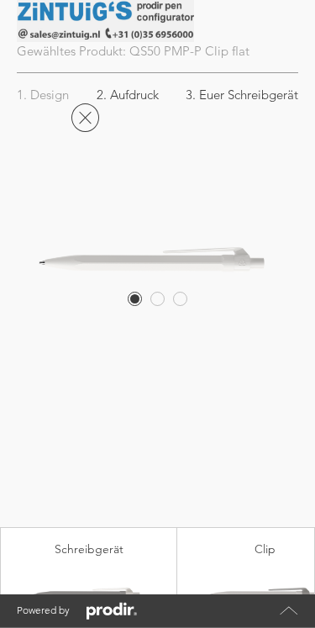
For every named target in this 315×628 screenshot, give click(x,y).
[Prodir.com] (112, 611)
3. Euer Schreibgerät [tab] (242, 95)
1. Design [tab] (43, 95)
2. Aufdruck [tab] (128, 95)
